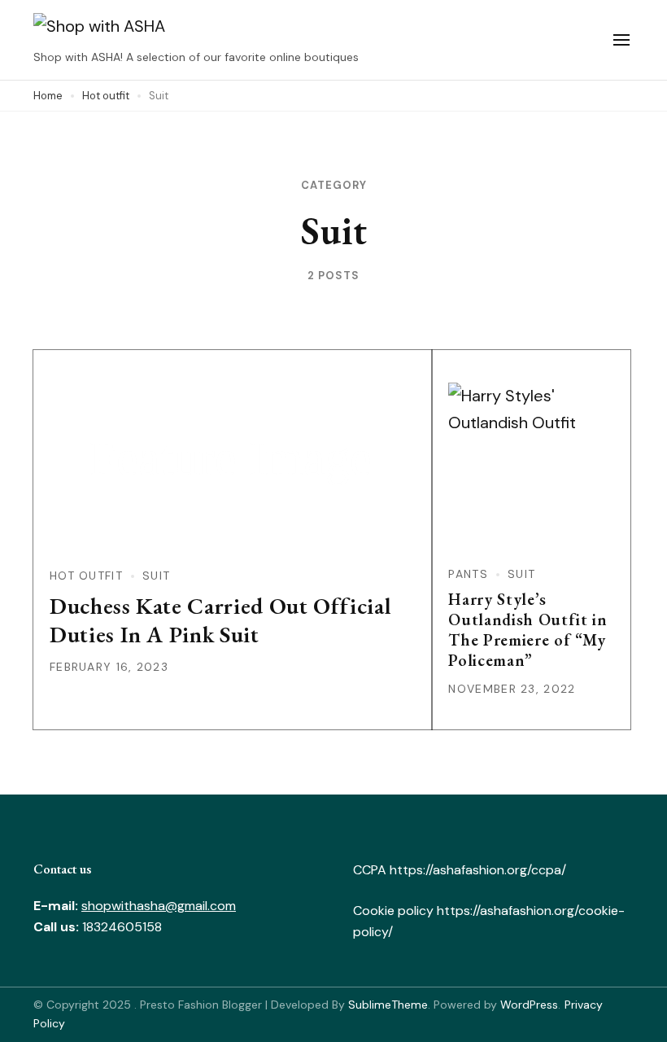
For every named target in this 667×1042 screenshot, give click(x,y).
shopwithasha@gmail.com (158, 905)
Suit (156, 575)
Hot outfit (86, 575)
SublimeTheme (388, 1004)
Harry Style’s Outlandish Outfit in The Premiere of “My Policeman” (527, 630)
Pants (468, 574)
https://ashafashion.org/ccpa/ (476, 869)
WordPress (529, 1004)
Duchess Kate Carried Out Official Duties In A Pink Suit (220, 620)
